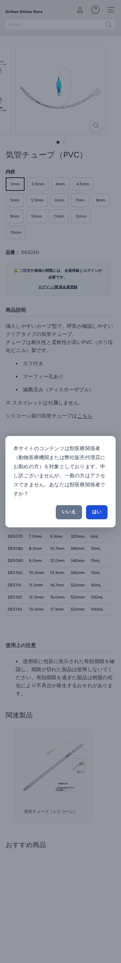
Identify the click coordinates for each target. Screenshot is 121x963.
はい (97, 512)
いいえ (69, 512)
